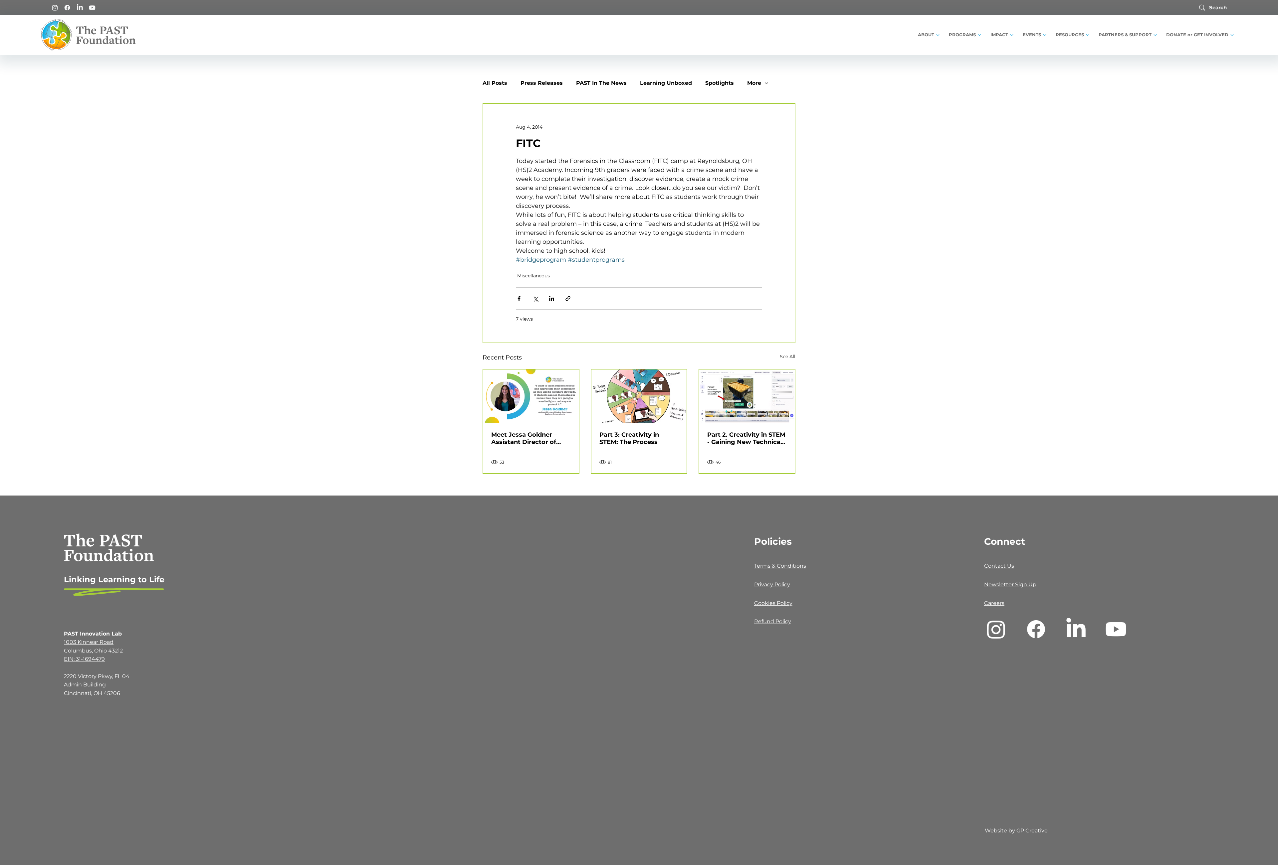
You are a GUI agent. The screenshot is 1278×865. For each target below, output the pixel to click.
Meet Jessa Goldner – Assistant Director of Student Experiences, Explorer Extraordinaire (527, 438)
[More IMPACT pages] (1011, 35)
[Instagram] (55, 7)
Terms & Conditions (780, 566)
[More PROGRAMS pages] (979, 35)
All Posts (495, 83)
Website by (1000, 830)
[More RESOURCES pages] (1087, 35)
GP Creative (1032, 830)
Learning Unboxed (666, 83)
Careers (994, 603)
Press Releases (542, 83)
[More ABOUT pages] (938, 35)
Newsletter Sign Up (1010, 584)
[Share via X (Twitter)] (535, 298)
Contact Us (999, 566)
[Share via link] (568, 298)
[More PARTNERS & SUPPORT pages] (1155, 35)
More (754, 83)
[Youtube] (92, 7)
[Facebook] (67, 7)
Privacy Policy (772, 584)
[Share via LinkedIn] (551, 298)
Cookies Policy (773, 603)
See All (787, 357)
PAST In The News (601, 83)
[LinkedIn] (80, 7)
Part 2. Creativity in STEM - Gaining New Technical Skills (746, 438)
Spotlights (719, 83)
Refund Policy (772, 621)
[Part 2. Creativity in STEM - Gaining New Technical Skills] (747, 396)
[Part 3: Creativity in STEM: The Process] (639, 396)
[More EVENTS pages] (1044, 35)
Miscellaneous (533, 276)
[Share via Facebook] (519, 298)
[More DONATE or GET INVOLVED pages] (1232, 35)
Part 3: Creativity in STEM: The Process (629, 438)
